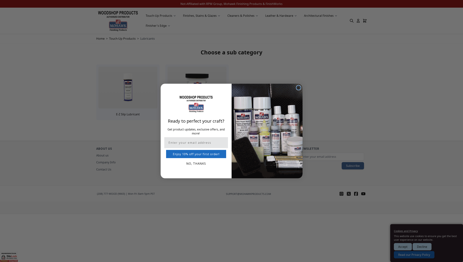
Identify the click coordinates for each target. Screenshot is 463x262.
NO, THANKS (196, 164)
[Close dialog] (298, 88)
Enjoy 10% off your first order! (196, 154)
